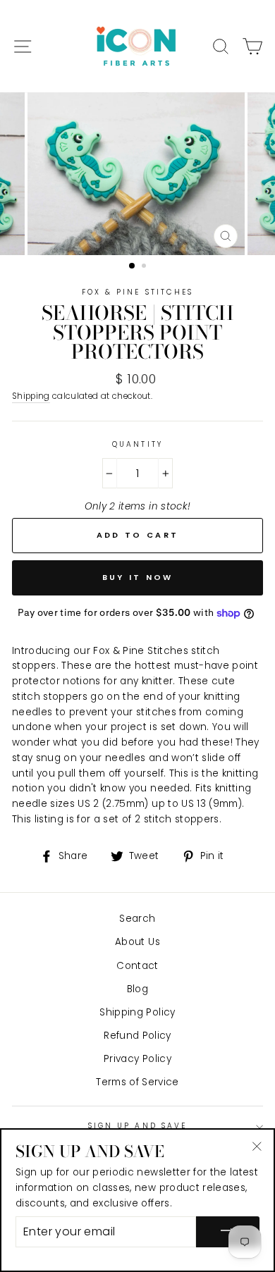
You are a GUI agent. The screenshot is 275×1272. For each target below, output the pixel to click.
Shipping (31, 396)
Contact (137, 965)
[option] (138, 173)
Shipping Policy (137, 1012)
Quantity (137, 444)
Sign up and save (137, 1125)
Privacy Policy (137, 1059)
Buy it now (137, 577)
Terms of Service (137, 1082)
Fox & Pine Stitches (137, 292)
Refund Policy (137, 1035)
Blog (137, 989)
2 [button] (145, 267)
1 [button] (132, 266)
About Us (137, 942)
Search (137, 918)
